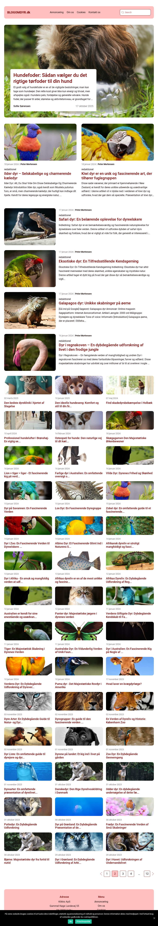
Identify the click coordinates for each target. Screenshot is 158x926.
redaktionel (10, 169)
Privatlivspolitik (83, 921)
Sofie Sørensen (21, 106)
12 (147, 873)
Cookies (81, 12)
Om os (70, 12)
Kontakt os (94, 12)
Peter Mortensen (29, 164)
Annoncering (57, 12)
